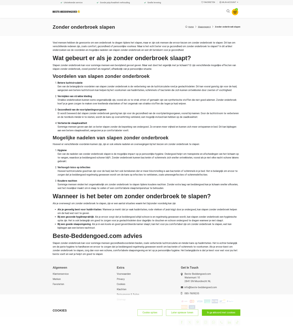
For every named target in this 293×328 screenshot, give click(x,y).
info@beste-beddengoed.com (200, 287)
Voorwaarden (124, 273)
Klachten (121, 289)
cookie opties (150, 312)
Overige (188, 11)
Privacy (121, 279)
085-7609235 (191, 293)
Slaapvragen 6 (204, 27)
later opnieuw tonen (182, 312)
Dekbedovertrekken (94, 11)
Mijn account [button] (229, 2)
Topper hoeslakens (155, 11)
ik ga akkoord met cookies (221, 312)
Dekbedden (116, 11)
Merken (57, 279)
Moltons (174, 11)
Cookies (121, 284)
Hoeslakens (133, 11)
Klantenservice (61, 273)
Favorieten (58, 284)
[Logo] (66, 11)
